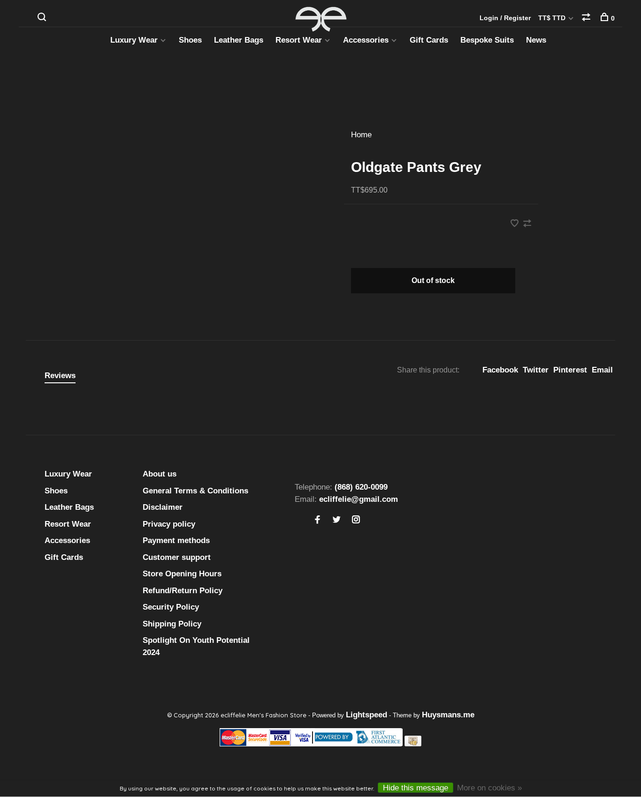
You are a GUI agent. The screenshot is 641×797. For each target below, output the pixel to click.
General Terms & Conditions (195, 490)
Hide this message (415, 787)
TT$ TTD (552, 18)
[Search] (43, 18)
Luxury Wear (134, 40)
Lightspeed (366, 714)
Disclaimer (163, 507)
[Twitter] (337, 520)
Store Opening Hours (182, 573)
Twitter (536, 369)
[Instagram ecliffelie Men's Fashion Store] (356, 520)
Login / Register (505, 18)
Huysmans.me (448, 714)
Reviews (60, 375)
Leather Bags (238, 40)
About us (159, 473)
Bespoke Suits (487, 40)
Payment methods (176, 540)
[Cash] (412, 743)
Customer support (177, 557)
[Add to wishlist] (516, 224)
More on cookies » (489, 787)
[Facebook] (317, 520)
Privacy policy (169, 524)
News (536, 40)
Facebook (500, 369)
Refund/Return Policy (182, 590)
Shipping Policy (172, 623)
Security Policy (171, 607)
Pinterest (570, 369)
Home (361, 134)
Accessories (366, 40)
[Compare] (587, 18)
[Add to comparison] (527, 224)
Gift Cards (429, 40)
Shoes (190, 40)
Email (602, 369)
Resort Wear (298, 40)
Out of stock (433, 280)
